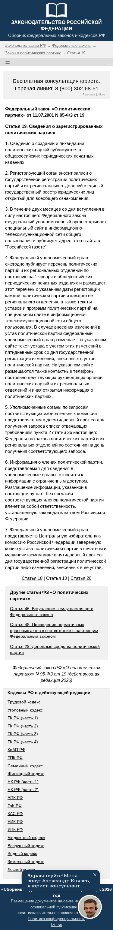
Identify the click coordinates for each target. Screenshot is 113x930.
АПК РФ (15, 797)
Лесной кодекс (22, 869)
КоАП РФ (16, 749)
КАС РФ (15, 813)
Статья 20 (81, 578)
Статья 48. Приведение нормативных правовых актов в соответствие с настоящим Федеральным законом (54, 630)
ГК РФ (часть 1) (23, 717)
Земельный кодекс (26, 861)
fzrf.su (56, 924)
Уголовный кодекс (25, 710)
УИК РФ (15, 821)
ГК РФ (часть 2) (23, 726)
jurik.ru (100, 94)
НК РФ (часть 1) (23, 781)
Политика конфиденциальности (56, 918)
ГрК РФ (15, 805)
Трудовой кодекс (24, 702)
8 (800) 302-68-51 (77, 89)
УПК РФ (15, 829)
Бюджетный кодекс (26, 837)
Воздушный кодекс (26, 845)
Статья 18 (32, 578)
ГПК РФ (15, 757)
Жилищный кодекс (26, 773)
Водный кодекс (22, 853)
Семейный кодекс (25, 765)
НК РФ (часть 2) (23, 789)
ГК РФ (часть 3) (23, 733)
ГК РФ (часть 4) (23, 741)
